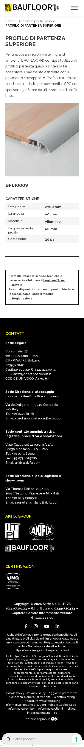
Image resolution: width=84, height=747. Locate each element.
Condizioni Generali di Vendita (30, 697)
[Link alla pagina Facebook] (26, 626)
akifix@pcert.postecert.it (32, 374)
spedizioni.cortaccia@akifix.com (39, 418)
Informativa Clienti (50, 708)
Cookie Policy (15, 693)
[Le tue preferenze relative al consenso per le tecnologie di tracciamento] (76, 739)
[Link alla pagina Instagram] (36, 626)
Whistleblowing (64, 697)
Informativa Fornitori (21, 708)
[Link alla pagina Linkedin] (57, 626)
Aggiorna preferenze (63, 693)
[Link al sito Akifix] (41, 532)
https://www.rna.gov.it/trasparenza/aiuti (42, 650)
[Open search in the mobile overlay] (42, 739)
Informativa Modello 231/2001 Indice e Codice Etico (41, 704)
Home (9, 21)
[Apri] (74, 8)
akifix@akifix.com (27, 463)
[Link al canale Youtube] (46, 626)
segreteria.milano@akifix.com (37, 502)
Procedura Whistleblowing (42, 700)
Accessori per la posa (35, 21)
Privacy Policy (36, 693)
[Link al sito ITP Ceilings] (12, 532)
